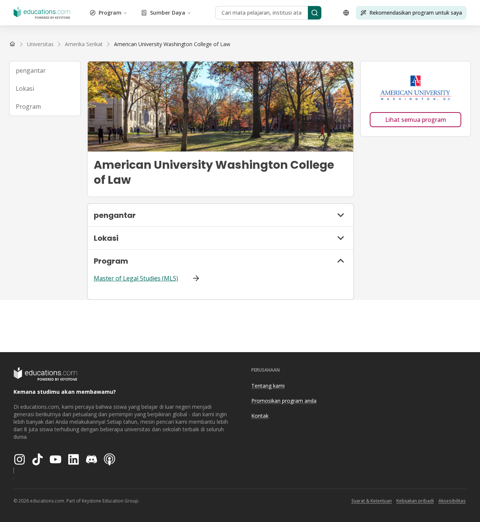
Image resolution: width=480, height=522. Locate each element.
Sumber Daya (167, 12)
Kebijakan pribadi (415, 501)
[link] (172, 44)
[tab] (45, 71)
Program (110, 12)
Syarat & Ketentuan (371, 501)
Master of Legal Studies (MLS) (136, 278)
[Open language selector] (346, 13)
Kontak (259, 415)
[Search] (314, 13)
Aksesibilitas (452, 501)
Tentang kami (268, 385)
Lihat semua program (415, 120)
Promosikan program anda (283, 400)
